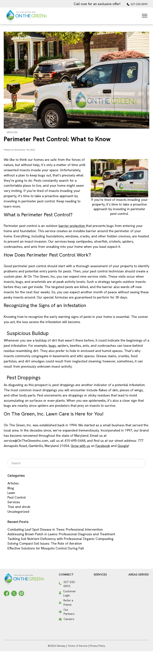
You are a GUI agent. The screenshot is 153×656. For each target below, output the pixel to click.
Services (12, 132)
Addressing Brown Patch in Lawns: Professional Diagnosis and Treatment (61, 534)
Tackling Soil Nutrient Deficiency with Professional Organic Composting (60, 539)
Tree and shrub (18, 507)
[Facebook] (6, 592)
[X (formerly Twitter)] (14, 592)
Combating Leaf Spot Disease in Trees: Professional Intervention (55, 529)
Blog (10, 488)
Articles (13, 483)
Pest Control (16, 497)
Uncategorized (18, 511)
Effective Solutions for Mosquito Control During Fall (45, 548)
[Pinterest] (21, 592)
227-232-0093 (139, 4)
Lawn (11, 493)
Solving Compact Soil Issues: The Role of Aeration (44, 543)
